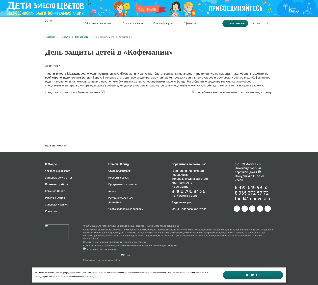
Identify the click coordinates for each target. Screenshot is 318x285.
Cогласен (253, 275)
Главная (50, 37)
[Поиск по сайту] (269, 23)
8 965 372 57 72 (252, 193)
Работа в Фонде (55, 197)
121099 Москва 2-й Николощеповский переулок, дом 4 (248, 168)
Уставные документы (58, 177)
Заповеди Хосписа (56, 204)
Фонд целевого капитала (189, 209)
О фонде (188, 23)
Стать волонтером (119, 170)
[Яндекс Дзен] (260, 208)
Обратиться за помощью (98, 23)
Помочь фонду (161, 23)
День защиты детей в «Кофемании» (113, 37)
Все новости (81, 37)
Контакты (51, 211)
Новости (65, 37)
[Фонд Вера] (57, 225)
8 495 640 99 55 (252, 187)
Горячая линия (182, 170)
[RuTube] (268, 208)
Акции (112, 191)
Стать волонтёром (133, 23)
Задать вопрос (182, 202)
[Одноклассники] (244, 208)
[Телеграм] (237, 208)
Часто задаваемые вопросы (125, 208)
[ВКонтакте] (252, 208)
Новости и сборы (118, 177)
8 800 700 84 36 (188, 191)
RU (254, 23)
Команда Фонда (55, 191)
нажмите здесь (91, 277)
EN (258, 23)
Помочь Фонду (118, 164)
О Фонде (51, 164)
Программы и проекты (122, 184)
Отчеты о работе (56, 184)
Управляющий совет (57, 170)
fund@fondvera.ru (253, 198)
